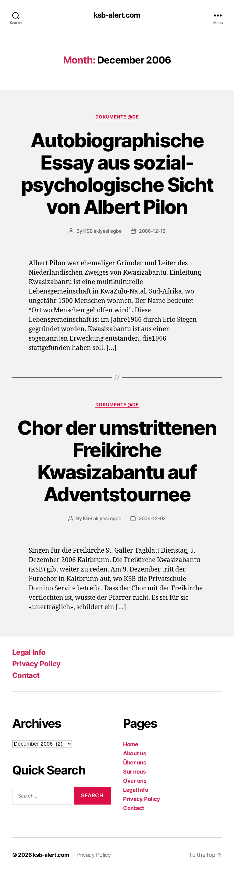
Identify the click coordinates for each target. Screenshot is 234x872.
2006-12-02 (152, 518)
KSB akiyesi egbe (102, 231)
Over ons (135, 781)
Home (130, 744)
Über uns (134, 762)
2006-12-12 (152, 231)
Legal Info (28, 652)
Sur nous (134, 771)
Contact (25, 675)
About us (134, 753)
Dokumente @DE (117, 117)
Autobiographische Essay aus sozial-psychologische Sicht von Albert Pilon (117, 173)
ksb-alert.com (117, 15)
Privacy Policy (36, 663)
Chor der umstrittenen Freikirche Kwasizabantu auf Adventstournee (116, 461)
